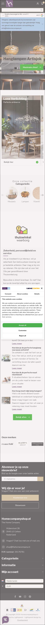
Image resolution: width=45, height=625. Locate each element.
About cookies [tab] (22, 294)
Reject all (22, 336)
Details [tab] (37, 294)
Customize (22, 330)
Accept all (22, 325)
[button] (42, 288)
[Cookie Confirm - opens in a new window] (33, 288)
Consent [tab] (8, 294)
